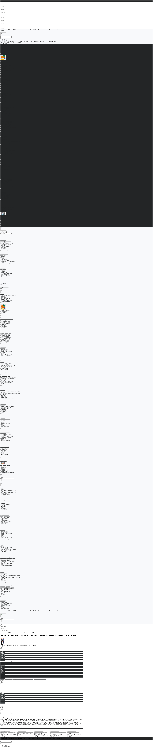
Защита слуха (3, 183)
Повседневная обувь (5, 196)
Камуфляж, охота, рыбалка (6, 209)
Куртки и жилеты (4, 114)
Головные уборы (4, 148)
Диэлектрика (3, 185)
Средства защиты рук (5, 267)
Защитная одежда (4, 210)
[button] (151, 374)
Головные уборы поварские (6, 101)
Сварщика (2, 140)
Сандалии (2, 82)
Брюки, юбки (3, 147)
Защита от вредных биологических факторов (10, 143)
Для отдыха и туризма (5, 194)
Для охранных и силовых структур (7, 207)
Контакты (2, 279)
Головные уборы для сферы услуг (7, 123)
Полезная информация (5, 278)
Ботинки (2, 81)
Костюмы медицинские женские (7, 149)
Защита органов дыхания (5, 187)
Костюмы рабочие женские (6, 113)
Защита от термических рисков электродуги (10, 141)
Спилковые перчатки (5, 158)
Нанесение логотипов (5, 275)
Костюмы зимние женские (6, 105)
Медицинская (3, 192)
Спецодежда (3, 255)
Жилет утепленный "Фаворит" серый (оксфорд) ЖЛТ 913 (74, 735)
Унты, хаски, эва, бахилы (5, 94)
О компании (3, 740)
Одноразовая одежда (5, 206)
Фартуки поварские (4, 99)
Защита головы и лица (5, 182)
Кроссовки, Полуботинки (5, 80)
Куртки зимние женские (5, 106)
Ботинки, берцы (3, 96)
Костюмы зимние (4, 110)
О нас (1, 276)
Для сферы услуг (4, 205)
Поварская (2, 201)
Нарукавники (3, 217)
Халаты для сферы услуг (5, 124)
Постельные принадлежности (6, 273)
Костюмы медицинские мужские (7, 150)
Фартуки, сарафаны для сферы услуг (8, 121)
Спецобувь (2, 245)
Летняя (2, 135)
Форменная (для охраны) (5, 191)
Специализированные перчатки (7, 156)
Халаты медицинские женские (7, 153)
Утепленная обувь (4, 198)
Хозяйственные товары (5, 274)
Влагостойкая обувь (4, 197)
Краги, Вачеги (3, 218)
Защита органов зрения (5, 184)
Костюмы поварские (4, 100)
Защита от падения (4, 181)
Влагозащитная (3, 139)
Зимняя (2, 134)
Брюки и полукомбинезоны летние (8, 115)
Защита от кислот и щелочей (6, 186)
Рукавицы (2, 219)
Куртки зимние (3, 109)
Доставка (2, 277)
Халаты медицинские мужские (7, 152)
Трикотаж (2, 208)
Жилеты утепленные (4, 108)
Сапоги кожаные (4, 95)
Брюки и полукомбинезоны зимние (8, 107)
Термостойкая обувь (4, 195)
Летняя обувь (3, 193)
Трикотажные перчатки (5, 157)
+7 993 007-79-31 (4, 611)
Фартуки (2, 138)
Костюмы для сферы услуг (6, 122)
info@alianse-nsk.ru (4, 30)
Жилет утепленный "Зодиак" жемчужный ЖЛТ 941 (56, 735)
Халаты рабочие (3, 118)
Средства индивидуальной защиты (8, 236)
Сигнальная (2, 142)
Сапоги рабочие (3, 79)
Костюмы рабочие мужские (6, 116)
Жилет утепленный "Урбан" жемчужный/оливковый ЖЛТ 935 (41, 735)
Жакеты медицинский (5, 151)
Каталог (2, 235)
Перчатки (2, 216)
